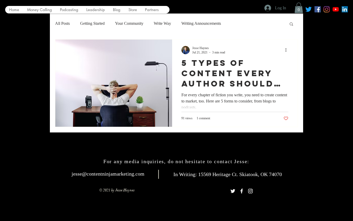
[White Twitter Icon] (233, 191)
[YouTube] (336, 9)
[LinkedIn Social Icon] (345, 9)
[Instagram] (327, 9)
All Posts (62, 23)
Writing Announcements (201, 23)
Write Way (162, 23)
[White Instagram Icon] (250, 191)
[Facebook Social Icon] (317, 9)
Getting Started (92, 23)
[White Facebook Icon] (242, 191)
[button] (298, 8)
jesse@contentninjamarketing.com (108, 174)
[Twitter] (308, 9)
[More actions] (288, 50)
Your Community (129, 23)
